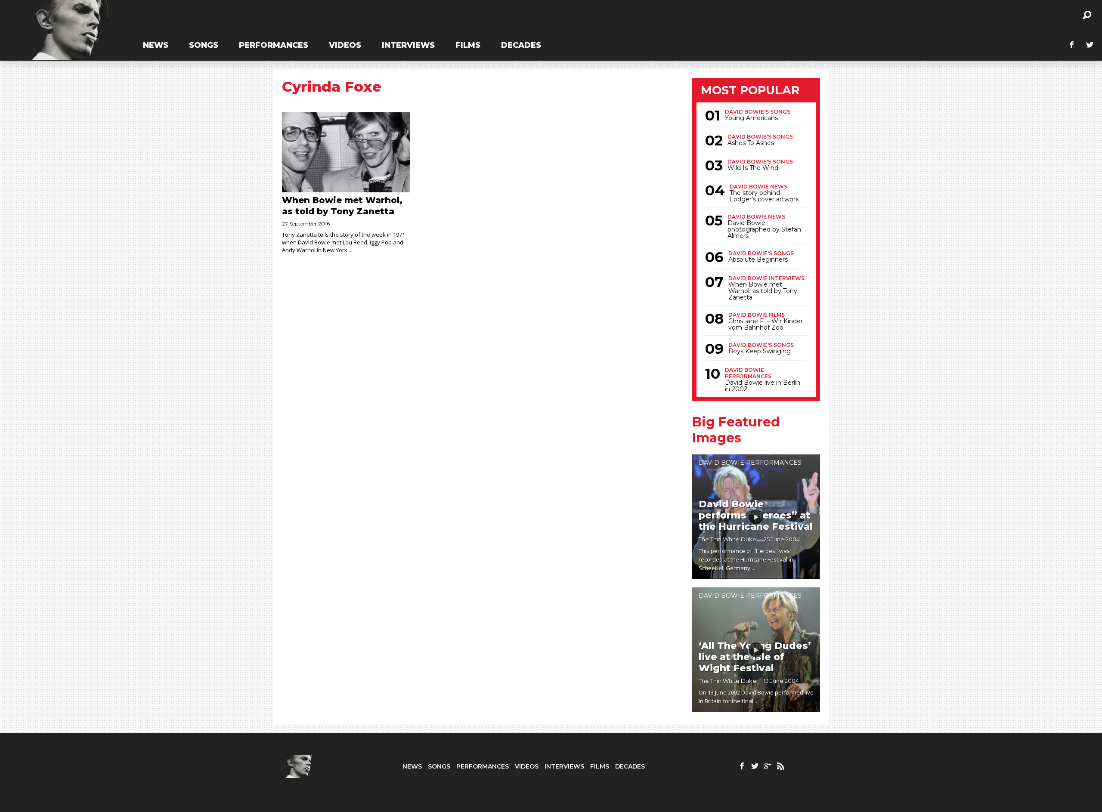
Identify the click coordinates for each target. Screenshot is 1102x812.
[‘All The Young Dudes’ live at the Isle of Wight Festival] (756, 649)
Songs (203, 45)
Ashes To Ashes (750, 143)
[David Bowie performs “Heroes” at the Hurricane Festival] (756, 516)
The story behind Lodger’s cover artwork (764, 196)
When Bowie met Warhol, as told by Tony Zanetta (762, 291)
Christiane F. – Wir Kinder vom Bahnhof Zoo (765, 324)
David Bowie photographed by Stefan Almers (764, 229)
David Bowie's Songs (757, 111)
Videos (345, 45)
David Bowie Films (756, 315)
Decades (521, 45)
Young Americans (751, 118)
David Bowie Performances (748, 373)
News (155, 45)
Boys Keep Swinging (759, 351)
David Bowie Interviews (766, 278)
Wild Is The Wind (752, 168)
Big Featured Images (736, 430)
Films (467, 45)
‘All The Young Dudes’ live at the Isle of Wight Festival (755, 657)
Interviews (408, 45)
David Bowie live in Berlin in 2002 (762, 386)
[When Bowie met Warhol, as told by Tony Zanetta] (346, 152)
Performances (273, 45)
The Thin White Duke (727, 539)
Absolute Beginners (758, 259)
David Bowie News (758, 186)
